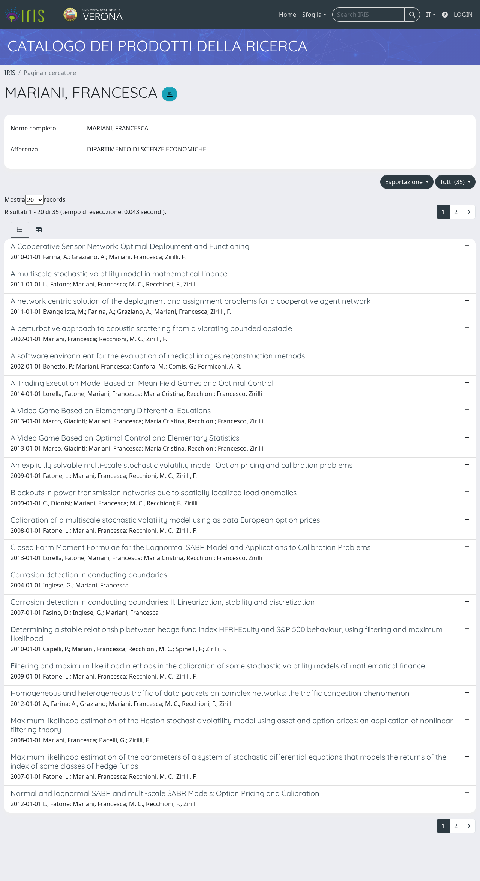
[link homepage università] (93, 15)
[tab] (19, 230)
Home (287, 14)
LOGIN (463, 14)
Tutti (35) (453, 182)
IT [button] (428, 14)
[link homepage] (27, 15)
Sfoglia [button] (312, 14)
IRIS (9, 73)
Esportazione (404, 182)
